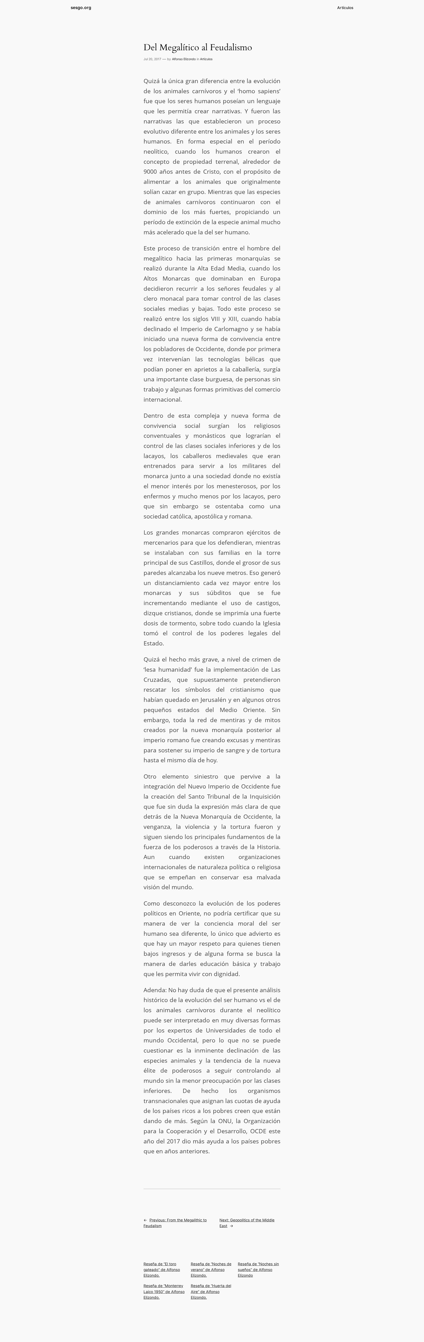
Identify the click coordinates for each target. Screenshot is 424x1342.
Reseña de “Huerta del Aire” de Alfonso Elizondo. (211, 1291)
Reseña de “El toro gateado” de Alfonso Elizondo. (162, 1270)
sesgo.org (81, 7)
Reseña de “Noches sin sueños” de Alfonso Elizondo (258, 1270)
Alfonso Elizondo (184, 59)
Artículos (206, 59)
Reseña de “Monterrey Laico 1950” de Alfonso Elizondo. (164, 1291)
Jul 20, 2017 (152, 59)
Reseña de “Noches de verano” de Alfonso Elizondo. (211, 1270)
